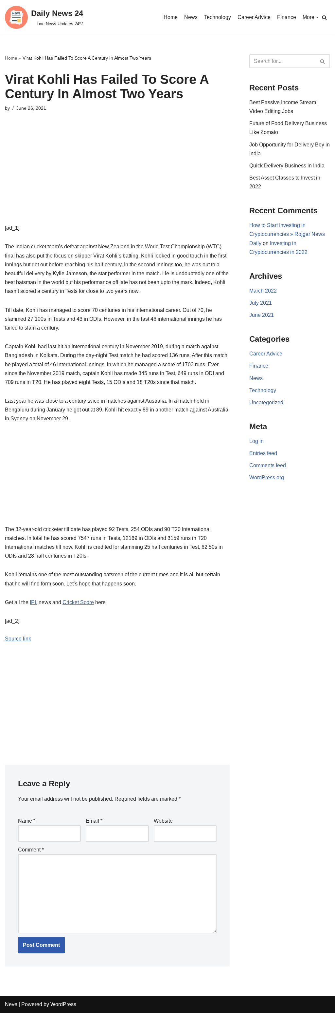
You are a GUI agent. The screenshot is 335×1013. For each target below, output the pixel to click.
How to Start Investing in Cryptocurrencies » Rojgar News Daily (287, 234)
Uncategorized (266, 402)
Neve (11, 1004)
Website (163, 821)
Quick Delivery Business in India (287, 165)
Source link (18, 638)
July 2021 (260, 303)
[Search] (324, 17)
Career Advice (254, 17)
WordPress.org (266, 477)
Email (94, 821)
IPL (33, 602)
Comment (31, 849)
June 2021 (261, 315)
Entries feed (263, 453)
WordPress (63, 1004)
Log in (256, 441)
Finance (286, 17)
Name (26, 821)
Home (171, 17)
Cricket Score (78, 602)
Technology (217, 17)
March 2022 (263, 291)
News (191, 17)
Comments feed (267, 465)
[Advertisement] (117, 177)
